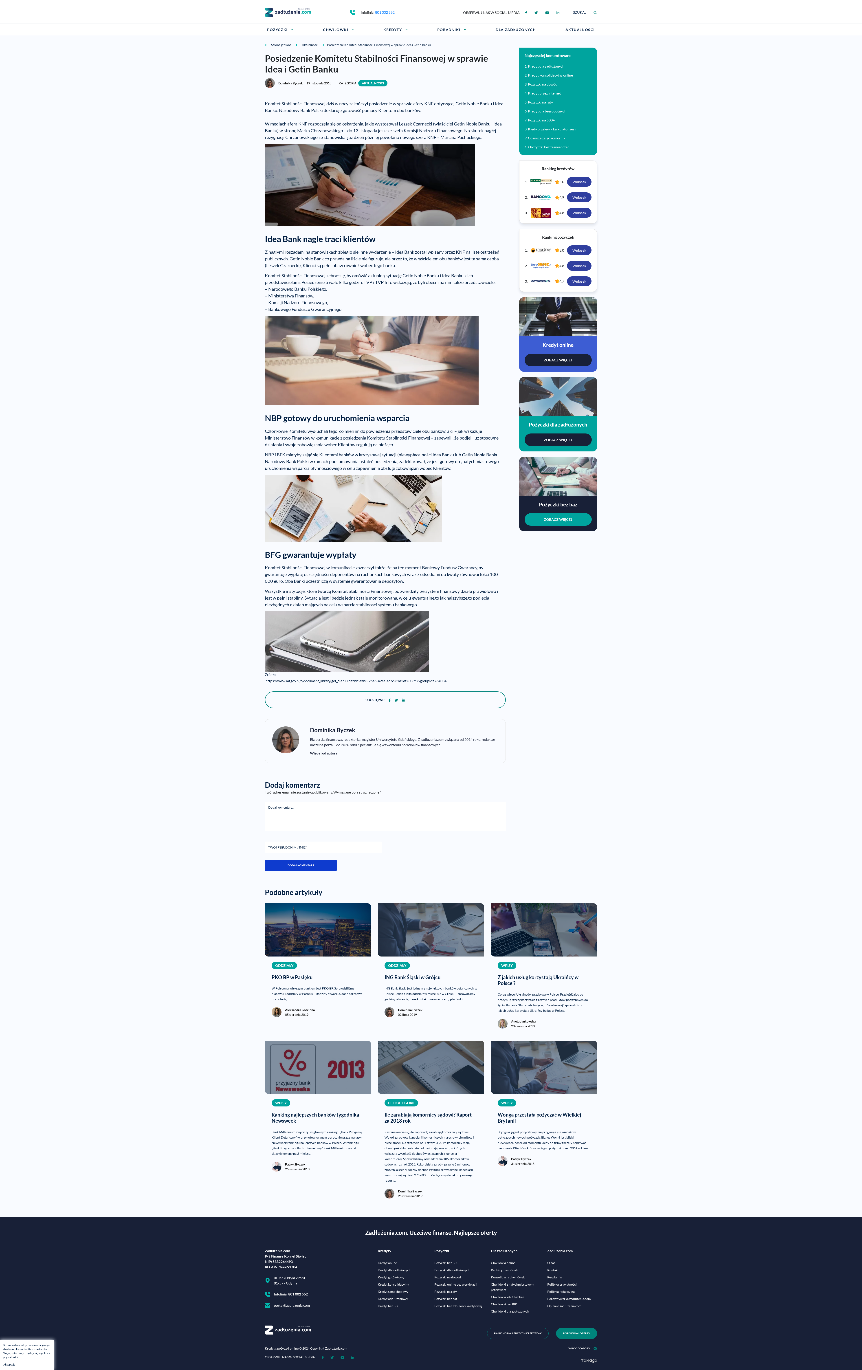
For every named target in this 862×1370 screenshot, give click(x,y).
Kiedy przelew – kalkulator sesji (552, 129)
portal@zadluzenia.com (292, 1305)
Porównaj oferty (576, 1333)
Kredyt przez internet (544, 93)
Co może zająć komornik (546, 138)
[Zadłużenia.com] (288, 12)
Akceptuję (9, 1364)
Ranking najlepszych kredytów (518, 1333)
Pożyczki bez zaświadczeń (550, 147)
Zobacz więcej (558, 360)
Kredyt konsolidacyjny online (550, 75)
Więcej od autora (323, 753)
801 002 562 (385, 12)
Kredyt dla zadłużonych (546, 66)
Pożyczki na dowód (542, 84)
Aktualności (373, 83)
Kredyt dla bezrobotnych (547, 111)
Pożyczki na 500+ (541, 120)
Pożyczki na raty (540, 102)
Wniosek (579, 182)
